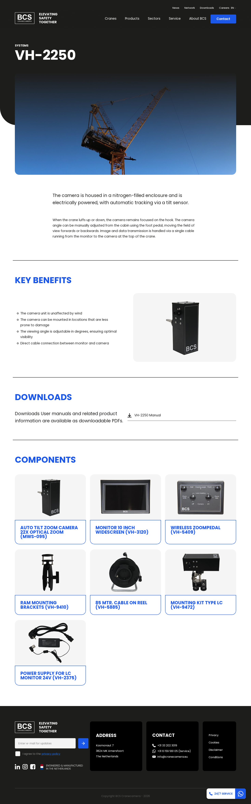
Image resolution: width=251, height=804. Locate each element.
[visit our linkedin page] (19, 766)
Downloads (207, 8)
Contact (223, 19)
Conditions (216, 757)
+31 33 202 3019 (167, 745)
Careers (224, 8)
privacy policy (50, 754)
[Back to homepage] (36, 18)
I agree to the (41, 754)
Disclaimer (216, 750)
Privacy (214, 735)
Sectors (154, 18)
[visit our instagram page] (26, 766)
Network (189, 8)
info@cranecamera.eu (172, 757)
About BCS (197, 18)
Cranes (110, 18)
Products (132, 18)
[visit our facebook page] (34, 766)
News (175, 8)
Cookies (214, 742)
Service (175, 18)
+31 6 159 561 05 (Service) (174, 751)
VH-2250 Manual (147, 415)
